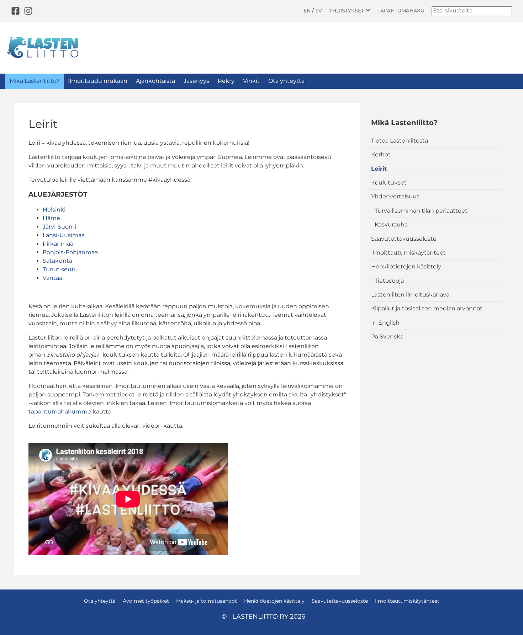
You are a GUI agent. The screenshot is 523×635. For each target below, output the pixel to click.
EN (307, 11)
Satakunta (57, 260)
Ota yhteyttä (286, 81)
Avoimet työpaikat (146, 601)
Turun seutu (60, 269)
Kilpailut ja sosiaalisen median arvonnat (426, 308)
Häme (51, 218)
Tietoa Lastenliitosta (399, 140)
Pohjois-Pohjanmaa (70, 252)
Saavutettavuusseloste (404, 238)
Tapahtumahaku (400, 11)
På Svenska (387, 336)
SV (318, 11)
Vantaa (52, 277)
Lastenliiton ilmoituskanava (410, 294)
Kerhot (381, 154)
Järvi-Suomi (59, 226)
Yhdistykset (347, 10)
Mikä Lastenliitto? (34, 81)
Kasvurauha (391, 224)
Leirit (379, 168)
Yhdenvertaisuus (395, 196)
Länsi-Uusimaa (64, 235)
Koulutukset (389, 182)
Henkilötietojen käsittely (406, 266)
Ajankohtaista (155, 81)
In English (385, 322)
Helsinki (54, 209)
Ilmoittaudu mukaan (97, 81)
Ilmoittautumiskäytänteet (408, 252)
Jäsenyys (196, 81)
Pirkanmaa (58, 243)
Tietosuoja (389, 280)
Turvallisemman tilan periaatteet (421, 210)
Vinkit (251, 81)
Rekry (226, 81)
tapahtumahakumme (60, 411)
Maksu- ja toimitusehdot (206, 601)
